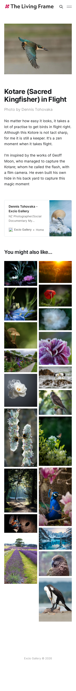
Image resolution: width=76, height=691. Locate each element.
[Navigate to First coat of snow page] (55, 539)
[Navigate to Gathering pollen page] (55, 441)
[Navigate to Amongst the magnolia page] (55, 497)
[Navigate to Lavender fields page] (20, 559)
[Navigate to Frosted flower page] (55, 348)
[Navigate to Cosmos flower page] (55, 319)
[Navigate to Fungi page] (20, 335)
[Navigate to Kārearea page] (55, 402)
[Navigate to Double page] (20, 437)
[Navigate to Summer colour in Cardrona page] (20, 361)
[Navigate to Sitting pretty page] (20, 273)
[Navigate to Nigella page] (20, 304)
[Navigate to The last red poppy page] (55, 296)
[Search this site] (61, 7)
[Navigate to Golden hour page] (55, 272)
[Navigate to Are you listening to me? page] (55, 377)
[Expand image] (30, 279)
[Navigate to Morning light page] (20, 491)
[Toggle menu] (69, 7)
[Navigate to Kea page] (55, 563)
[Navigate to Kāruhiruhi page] (55, 600)
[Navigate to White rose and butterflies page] (20, 390)
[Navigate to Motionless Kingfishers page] (20, 523)
